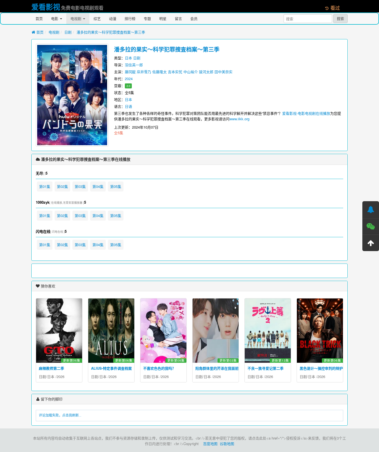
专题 (147, 18)
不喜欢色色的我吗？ (159, 368)
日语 (128, 106)
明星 (162, 18)
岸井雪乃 (144, 71)
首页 (39, 18)
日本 (128, 57)
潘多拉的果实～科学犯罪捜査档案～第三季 (111, 32)
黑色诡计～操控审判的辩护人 (323, 368)
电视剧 (76, 18)
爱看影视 (45, 7)
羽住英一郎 (134, 64)
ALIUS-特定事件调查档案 (111, 368)
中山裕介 (190, 71)
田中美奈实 (223, 71)
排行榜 (130, 18)
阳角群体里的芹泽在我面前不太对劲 (224, 368)
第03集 (80, 186)
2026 (60, 376)
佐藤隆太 (159, 71)
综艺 (97, 18)
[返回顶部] (370, 242)
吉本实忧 (175, 71)
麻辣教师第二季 (51, 368)
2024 (129, 78)
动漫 (112, 18)
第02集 (62, 186)
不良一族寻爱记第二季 (265, 368)
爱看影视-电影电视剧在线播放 (306, 113)
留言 (178, 18)
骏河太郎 (206, 71)
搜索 (340, 18)
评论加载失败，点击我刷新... (60, 415)
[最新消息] (370, 209)
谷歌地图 (227, 443)
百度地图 (210, 443)
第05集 (115, 186)
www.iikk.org (239, 118)
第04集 (97, 186)
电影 (55, 18)
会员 (194, 18)
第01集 (44, 186)
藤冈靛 (130, 71)
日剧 (68, 32)
